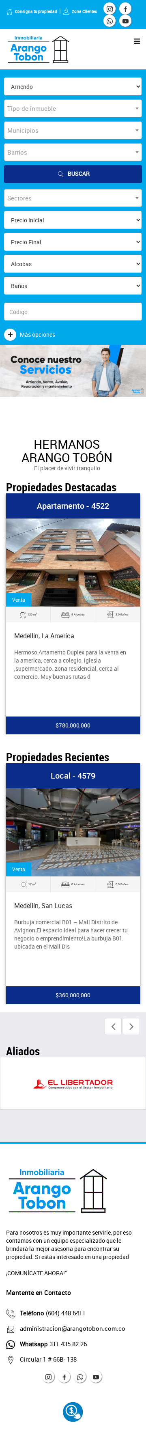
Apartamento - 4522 (73, 505)
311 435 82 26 (53, 1344)
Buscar (79, 173)
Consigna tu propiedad (36, 11)
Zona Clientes (84, 11)
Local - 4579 (73, 775)
